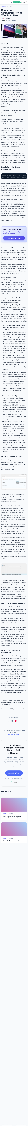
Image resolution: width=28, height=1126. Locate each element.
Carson (8, 18)
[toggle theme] (11, 2)
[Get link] (19, 721)
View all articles (6, 794)
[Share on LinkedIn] (12, 721)
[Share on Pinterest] (15, 721)
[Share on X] (8, 721)
